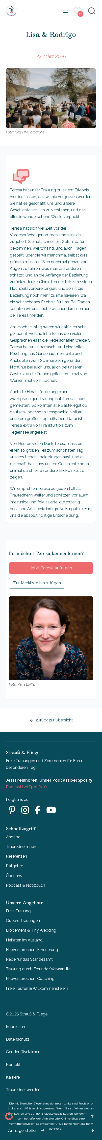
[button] (9, 1116)
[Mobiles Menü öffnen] (65, 11)
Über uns (14, 875)
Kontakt (13, 1064)
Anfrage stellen (23, 1130)
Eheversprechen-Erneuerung (32, 949)
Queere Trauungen (23, 920)
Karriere (13, 1077)
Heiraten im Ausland (24, 940)
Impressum (16, 1026)
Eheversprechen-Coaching (30, 978)
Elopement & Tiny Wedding (31, 930)
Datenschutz (17, 1039)
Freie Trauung (18, 911)
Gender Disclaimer (22, 1051)
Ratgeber (14, 866)
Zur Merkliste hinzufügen (37, 583)
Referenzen (16, 856)
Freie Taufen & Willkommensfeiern (37, 988)
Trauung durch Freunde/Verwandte (38, 969)
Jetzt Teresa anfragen (51, 568)
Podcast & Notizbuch (25, 885)
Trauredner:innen (21, 846)
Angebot (14, 837)
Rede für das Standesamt (29, 959)
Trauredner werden (23, 1089)
